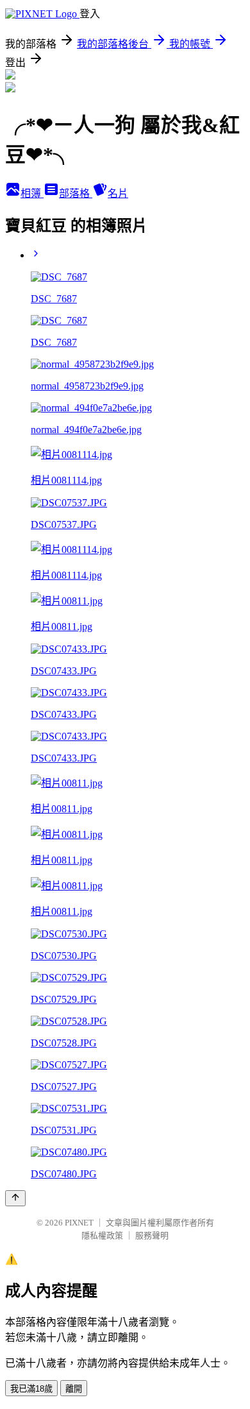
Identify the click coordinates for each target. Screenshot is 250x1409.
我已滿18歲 (31, 1389)
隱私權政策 (102, 1235)
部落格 (75, 193)
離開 (73, 1389)
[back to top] (15, 1198)
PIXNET (79, 1222)
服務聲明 (152, 1235)
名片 (118, 193)
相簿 (32, 193)
